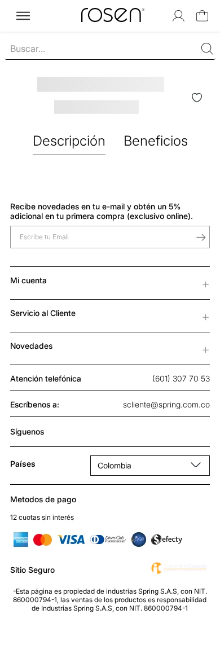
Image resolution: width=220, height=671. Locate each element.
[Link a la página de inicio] (14, 10)
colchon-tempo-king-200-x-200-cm (92, 10)
